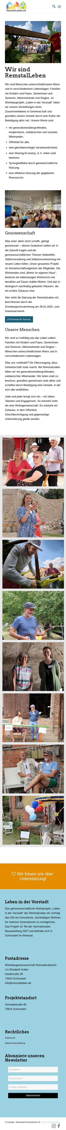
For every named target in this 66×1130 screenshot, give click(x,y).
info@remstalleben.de (18, 983)
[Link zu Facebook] (58, 1126)
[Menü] (59, 6)
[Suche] (52, 6)
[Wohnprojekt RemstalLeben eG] (27, 6)
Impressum (10, 1038)
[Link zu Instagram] (53, 1126)
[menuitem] (52, 6)
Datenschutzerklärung (15, 1043)
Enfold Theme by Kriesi (51, 1122)
